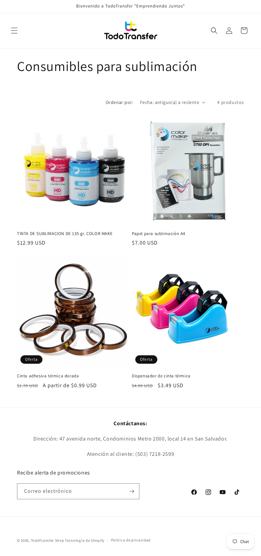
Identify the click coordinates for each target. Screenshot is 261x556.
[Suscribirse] (131, 491)
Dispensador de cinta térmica (161, 376)
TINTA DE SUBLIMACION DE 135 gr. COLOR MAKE (64, 233)
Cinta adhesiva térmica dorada (48, 376)
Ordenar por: (119, 102)
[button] (14, 30)
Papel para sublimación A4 (158, 233)
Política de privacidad (131, 540)
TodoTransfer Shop (47, 540)
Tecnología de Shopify (84, 540)
